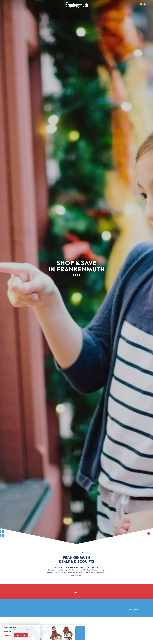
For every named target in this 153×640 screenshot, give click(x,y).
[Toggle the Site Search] (144, 4)
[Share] (148, 533)
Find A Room (7, 4)
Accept (19, 635)
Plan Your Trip (18, 4)
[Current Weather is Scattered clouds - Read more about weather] (141, 4)
